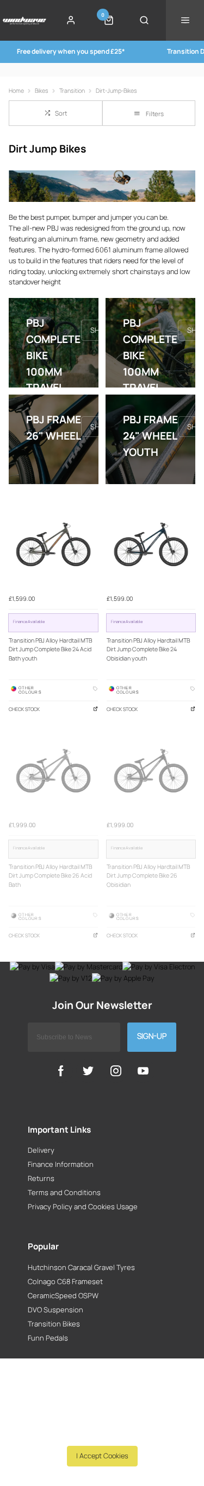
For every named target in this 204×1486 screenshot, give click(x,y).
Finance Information (61, 1164)
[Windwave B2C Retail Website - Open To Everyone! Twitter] (88, 1071)
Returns (41, 1178)
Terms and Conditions (64, 1192)
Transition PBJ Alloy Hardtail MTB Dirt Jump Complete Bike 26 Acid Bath (50, 875)
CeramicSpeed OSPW (63, 1295)
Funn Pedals (48, 1338)
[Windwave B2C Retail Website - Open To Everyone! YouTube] (143, 1071)
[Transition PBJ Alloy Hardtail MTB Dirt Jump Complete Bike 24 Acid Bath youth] (53, 544)
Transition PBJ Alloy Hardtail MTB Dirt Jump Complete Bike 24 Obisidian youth (148, 649)
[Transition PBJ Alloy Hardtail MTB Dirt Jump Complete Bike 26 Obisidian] (151, 770)
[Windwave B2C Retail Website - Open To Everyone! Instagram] (116, 1071)
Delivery (41, 1150)
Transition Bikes (54, 1324)
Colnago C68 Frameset (65, 1281)
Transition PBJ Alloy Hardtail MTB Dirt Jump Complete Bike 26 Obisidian (148, 875)
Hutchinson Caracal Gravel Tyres (81, 1267)
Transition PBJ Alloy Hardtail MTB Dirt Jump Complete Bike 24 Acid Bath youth (50, 649)
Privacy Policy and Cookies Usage (83, 1206)
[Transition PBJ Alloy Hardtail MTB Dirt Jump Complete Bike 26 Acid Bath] (53, 770)
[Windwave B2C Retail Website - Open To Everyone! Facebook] (61, 1071)
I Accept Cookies (102, 1455)
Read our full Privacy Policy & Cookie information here (102, 1431)
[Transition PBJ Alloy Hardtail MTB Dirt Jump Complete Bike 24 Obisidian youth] (151, 544)
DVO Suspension (55, 1309)
